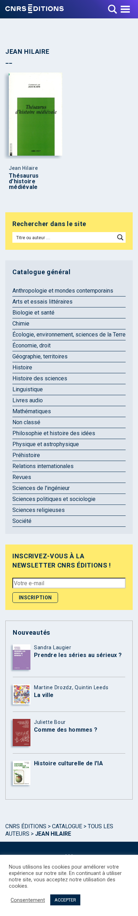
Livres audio (27, 400)
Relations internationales (43, 466)
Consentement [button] (28, 900)
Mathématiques (31, 411)
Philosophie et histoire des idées (53, 433)
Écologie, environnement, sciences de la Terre (69, 334)
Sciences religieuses (38, 510)
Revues (21, 477)
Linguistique (27, 389)
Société (21, 521)
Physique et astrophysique (45, 444)
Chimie (20, 323)
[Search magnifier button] (120, 237)
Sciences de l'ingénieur (41, 488)
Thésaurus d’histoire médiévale (24, 181)
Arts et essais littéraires (42, 301)
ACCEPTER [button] (65, 900)
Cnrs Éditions (25, 826)
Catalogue (67, 826)
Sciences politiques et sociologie (54, 499)
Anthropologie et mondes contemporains (62, 290)
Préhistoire (26, 455)
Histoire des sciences (39, 378)
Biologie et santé (33, 312)
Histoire (22, 367)
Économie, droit (31, 345)
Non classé (26, 422)
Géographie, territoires (40, 356)
